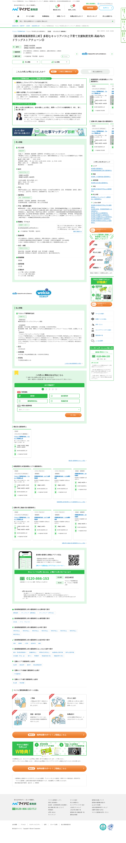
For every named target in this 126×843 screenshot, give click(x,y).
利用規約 (50, 809)
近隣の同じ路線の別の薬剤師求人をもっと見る (73, 543)
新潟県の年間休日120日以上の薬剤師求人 (101, 221)
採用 (45, 824)
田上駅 (15, 683)
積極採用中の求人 (59, 656)
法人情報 (57, 62)
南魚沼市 (22, 665)
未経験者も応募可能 (57, 652)
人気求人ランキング (75, 807)
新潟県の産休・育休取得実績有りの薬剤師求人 (101, 210)
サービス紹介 (30, 16)
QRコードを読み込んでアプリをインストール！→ (50, 565)
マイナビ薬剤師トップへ (54, 800)
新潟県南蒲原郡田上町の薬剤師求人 (101, 170)
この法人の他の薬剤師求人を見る (73, 363)
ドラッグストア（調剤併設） (28, 613)
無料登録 (90, 8)
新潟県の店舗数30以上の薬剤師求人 (101, 217)
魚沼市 (15, 665)
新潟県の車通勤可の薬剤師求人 (100, 215)
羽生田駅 (22, 683)
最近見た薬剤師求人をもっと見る (77, 460)
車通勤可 (21, 225)
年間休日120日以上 (24, 248)
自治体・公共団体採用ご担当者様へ (57, 805)
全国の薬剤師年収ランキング (99, 807)
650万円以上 (16, 634)
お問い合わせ (51, 812)
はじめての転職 (96, 805)
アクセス (65, 56)
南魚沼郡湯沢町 (37, 665)
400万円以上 (35, 631)
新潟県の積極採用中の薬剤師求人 (101, 219)
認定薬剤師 (64, 396)
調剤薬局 (15, 613)
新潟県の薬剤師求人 (97, 168)
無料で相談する (77, 231)
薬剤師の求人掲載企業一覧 (77, 812)
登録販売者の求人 (46, 656)
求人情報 (27, 62)
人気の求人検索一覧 (75, 809)
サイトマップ (51, 814)
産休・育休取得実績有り (25, 197)
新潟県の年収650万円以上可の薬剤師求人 (101, 206)
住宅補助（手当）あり (19, 656)
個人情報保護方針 (66, 824)
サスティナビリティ (34, 824)
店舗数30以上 (22, 316)
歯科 (39, 643)
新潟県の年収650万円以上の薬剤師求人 (101, 190)
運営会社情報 (73, 814)
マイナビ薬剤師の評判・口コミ (100, 812)
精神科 (20, 643)
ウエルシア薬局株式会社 (18, 31)
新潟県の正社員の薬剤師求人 (99, 183)
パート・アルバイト (25, 622)
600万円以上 (73, 631)
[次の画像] (112, 54)
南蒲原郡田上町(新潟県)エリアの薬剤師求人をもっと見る (71, 502)
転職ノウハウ (61, 16)
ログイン (106, 8)
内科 (14, 643)
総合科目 (33, 643)
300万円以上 (16, 631)
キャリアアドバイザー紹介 (77, 805)
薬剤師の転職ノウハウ (98, 800)
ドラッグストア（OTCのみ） (47, 613)
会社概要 (14, 824)
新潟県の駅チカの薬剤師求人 (99, 213)
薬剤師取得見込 (32, 401)
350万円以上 (26, 631)
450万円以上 (45, 631)
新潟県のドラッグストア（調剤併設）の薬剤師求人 (101, 198)
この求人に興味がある (62, 71)
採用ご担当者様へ (91, 3)
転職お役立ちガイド (76, 16)
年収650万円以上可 (24, 172)
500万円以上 (54, 631)
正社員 (15, 622)
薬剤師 (32, 396)
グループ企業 (53, 824)
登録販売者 (64, 401)
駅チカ (27, 225)
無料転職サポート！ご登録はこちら (47, 735)
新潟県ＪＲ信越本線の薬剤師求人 (101, 176)
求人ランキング (92, 16)
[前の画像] (77, 54)
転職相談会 (45, 16)
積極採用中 (21, 151)
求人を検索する (107, 16)
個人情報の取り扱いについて (56, 807)
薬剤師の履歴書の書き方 (98, 802)
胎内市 (29, 665)
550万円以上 (63, 631)
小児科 (26, 643)
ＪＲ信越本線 (16, 674)
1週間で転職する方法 (97, 809)
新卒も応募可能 (70, 652)
